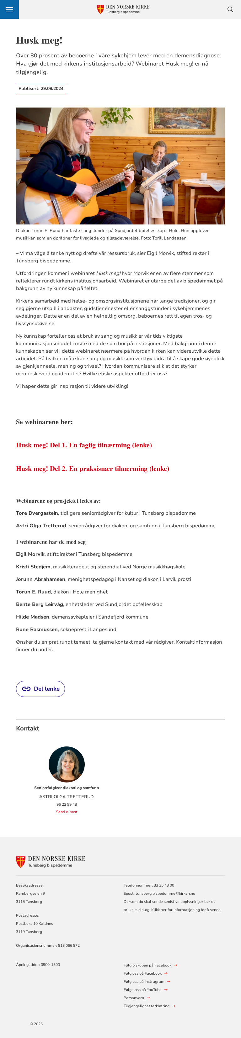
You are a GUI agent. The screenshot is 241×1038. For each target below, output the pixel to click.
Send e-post (67, 811)
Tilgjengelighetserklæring (146, 1006)
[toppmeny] (9, 9)
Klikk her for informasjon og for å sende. (186, 909)
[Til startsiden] (50, 861)
